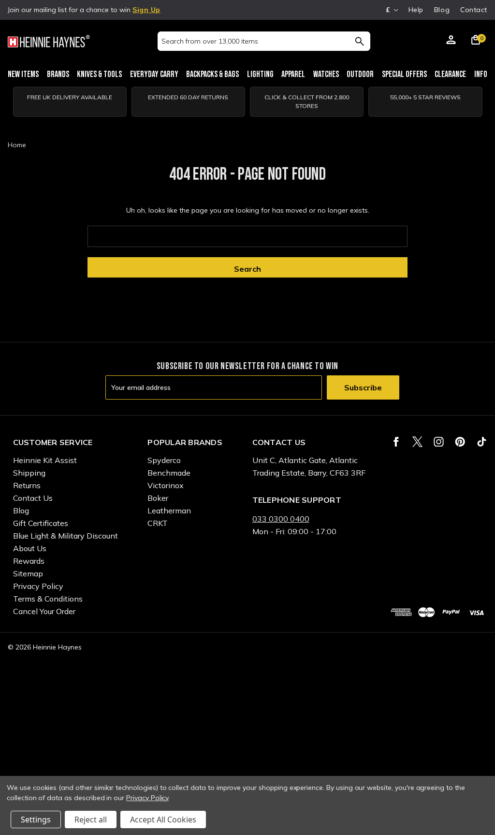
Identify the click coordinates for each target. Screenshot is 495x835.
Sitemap (28, 573)
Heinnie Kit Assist (45, 460)
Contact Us (33, 498)
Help (415, 9)
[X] (417, 442)
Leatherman (169, 510)
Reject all (90, 819)
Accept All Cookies (163, 819)
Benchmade (168, 473)
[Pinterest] (460, 442)
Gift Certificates (40, 523)
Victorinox (165, 485)
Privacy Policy (38, 586)
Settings (36, 819)
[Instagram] (439, 442)
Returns (27, 485)
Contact (473, 9)
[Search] (359, 41)
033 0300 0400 (280, 519)
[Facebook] (396, 442)
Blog (442, 9)
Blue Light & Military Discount (65, 536)
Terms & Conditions (48, 598)
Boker (157, 498)
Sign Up (146, 9)
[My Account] (451, 41)
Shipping (29, 473)
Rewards (28, 561)
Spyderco (164, 460)
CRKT (157, 523)
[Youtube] (482, 442)
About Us (29, 548)
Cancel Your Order (44, 611)
